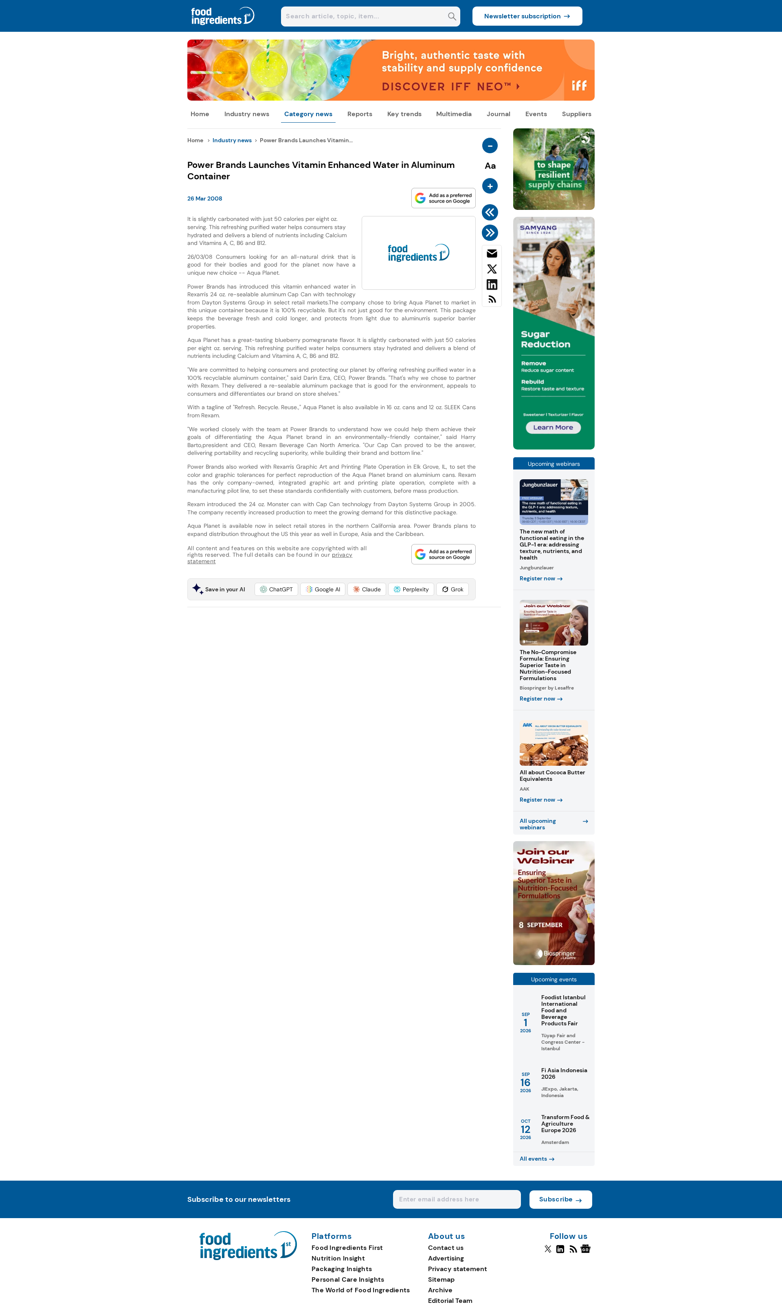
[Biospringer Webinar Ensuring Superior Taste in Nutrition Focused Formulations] (554, 963)
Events (536, 114)
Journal (498, 114)
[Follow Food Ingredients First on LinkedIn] (560, 1252)
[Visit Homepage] (223, 29)
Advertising (446, 1258)
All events (533, 1158)
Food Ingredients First (347, 1248)
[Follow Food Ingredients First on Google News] (587, 1252)
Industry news (246, 114)
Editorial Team (450, 1301)
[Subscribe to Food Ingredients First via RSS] (491, 302)
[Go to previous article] (491, 212)
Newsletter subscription (522, 16)
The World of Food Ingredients (361, 1290)
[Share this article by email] (491, 255)
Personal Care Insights (348, 1279)
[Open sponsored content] (391, 98)
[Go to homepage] (248, 1258)
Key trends (404, 114)
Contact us (445, 1248)
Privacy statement (457, 1269)
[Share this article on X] (491, 270)
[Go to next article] (491, 233)
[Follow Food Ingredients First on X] (548, 1252)
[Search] (452, 17)
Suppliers (576, 114)
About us (447, 1236)
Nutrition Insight (338, 1258)
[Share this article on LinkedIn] (491, 286)
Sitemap (441, 1279)
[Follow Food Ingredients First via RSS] (573, 1252)
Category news (308, 114)
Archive (440, 1290)
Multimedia (454, 114)
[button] (276, 589)
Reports (359, 114)
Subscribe (556, 1199)
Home (200, 114)
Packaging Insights (342, 1269)
